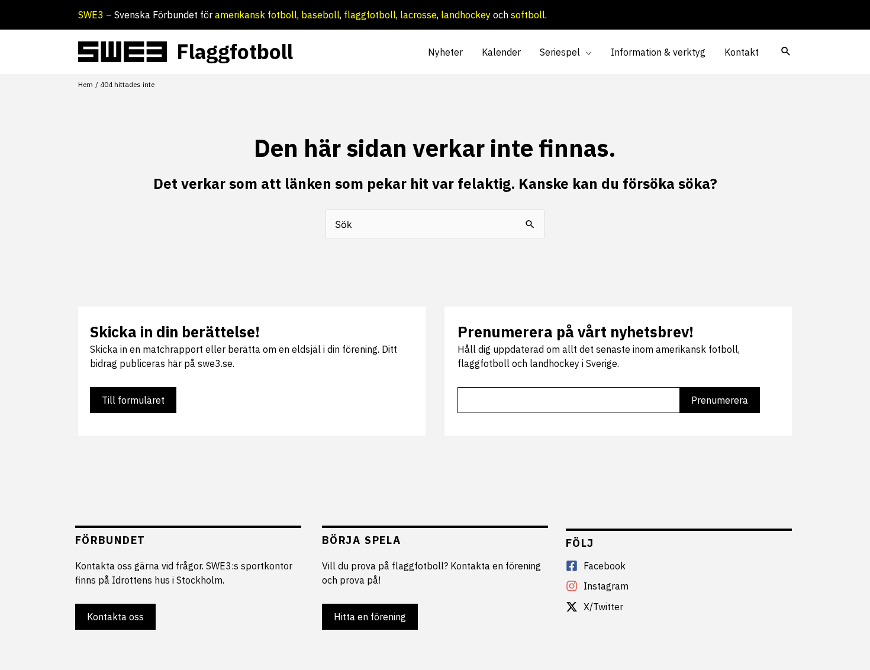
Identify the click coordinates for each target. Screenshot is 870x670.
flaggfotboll (370, 15)
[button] (586, 52)
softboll (528, 15)
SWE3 (91, 15)
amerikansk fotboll (256, 15)
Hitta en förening (370, 617)
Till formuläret (133, 400)
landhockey (466, 15)
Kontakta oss (115, 617)
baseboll (320, 15)
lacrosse (418, 15)
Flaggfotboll (234, 51)
